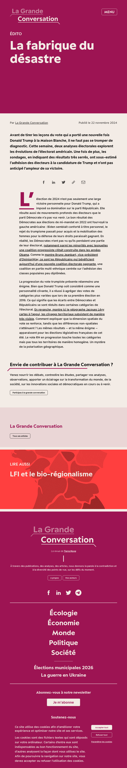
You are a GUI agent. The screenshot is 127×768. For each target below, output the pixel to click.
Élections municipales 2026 (63, 667)
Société (63, 652)
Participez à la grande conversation (29, 392)
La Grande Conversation (31, 122)
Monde (63, 632)
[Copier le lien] (73, 182)
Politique (63, 642)
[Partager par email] (83, 182)
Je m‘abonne (63, 702)
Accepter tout (101, 727)
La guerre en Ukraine (63, 675)
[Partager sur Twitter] (63, 182)
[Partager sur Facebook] (43, 182)
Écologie (64, 613)
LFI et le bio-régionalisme (51, 474)
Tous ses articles (20, 436)
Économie (63, 623)
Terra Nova (70, 551)
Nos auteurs (71, 578)
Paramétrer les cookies (101, 741)
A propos (54, 578)
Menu (109, 12)
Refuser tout (101, 735)
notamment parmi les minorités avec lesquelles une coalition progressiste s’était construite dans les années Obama (63, 250)
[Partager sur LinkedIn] (53, 182)
